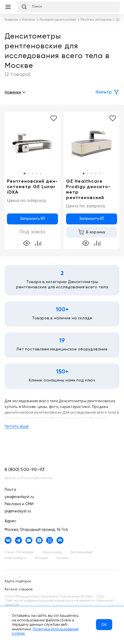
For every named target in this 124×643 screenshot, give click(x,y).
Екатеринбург (81, 552)
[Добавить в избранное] (53, 118)
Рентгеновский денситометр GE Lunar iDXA (32, 187)
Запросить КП (32, 219)
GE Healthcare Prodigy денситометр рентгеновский (88, 190)
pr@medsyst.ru (18, 511)
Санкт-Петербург (19, 552)
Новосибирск (16, 558)
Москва (41, 558)
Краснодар (52, 552)
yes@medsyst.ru (19, 497)
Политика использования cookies (45, 631)
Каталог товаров (19, 589)
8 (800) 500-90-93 (24, 470)
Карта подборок (18, 581)
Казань (62, 558)
